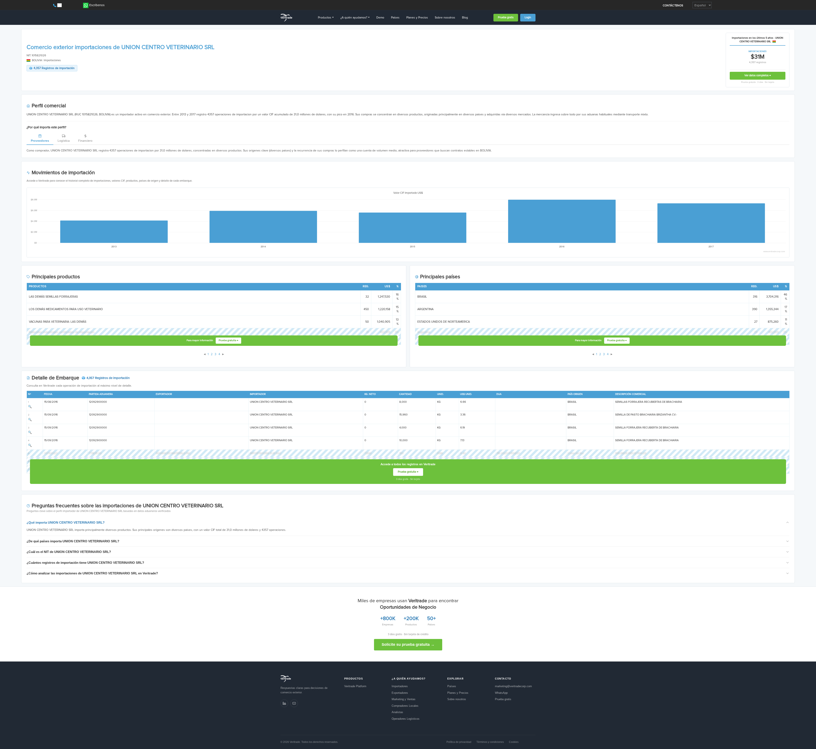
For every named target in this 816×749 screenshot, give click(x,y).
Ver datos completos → (757, 75)
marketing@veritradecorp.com (513, 686)
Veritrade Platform (355, 686)
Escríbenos (97, 5)
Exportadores (400, 692)
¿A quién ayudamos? (355, 17)
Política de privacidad (458, 742)
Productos (326, 17)
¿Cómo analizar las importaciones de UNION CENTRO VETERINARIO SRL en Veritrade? (92, 573)
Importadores (400, 686)
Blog (465, 17)
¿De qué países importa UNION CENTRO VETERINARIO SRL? (73, 541)
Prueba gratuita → (228, 340)
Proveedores (40, 140)
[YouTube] (294, 703)
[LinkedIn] (284, 703)
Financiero (85, 140)
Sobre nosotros (445, 17)
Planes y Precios (417, 17)
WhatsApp (501, 692)
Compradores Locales (405, 705)
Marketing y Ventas (403, 699)
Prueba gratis (506, 17)
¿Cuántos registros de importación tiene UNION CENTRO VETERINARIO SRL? (85, 562)
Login (528, 17)
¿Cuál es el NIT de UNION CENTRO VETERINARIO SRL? (69, 552)
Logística (64, 140)
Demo (380, 17)
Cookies (513, 742)
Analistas (397, 712)
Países (395, 17)
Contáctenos (673, 5)
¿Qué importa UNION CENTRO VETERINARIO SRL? (66, 522)
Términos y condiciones (490, 742)
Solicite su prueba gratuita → (408, 644)
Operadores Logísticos (405, 718)
